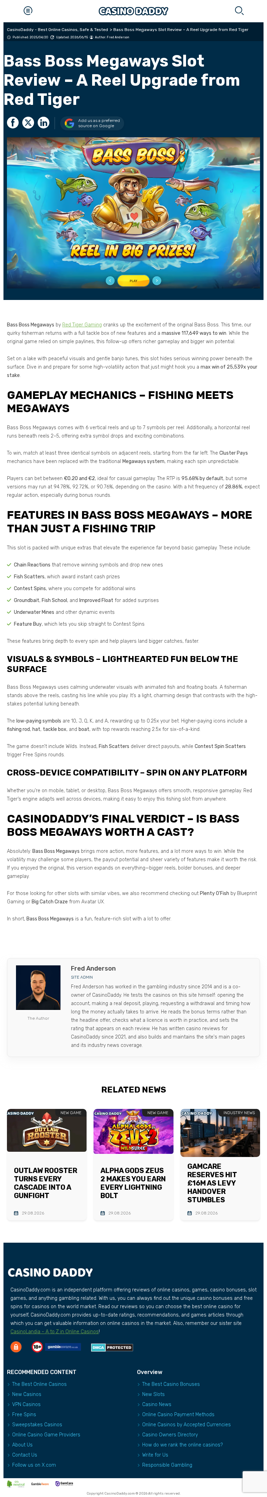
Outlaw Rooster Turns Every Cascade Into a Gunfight (45, 1183)
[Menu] (28, 11)
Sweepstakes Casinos (37, 1425)
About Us (22, 1445)
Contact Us (24, 1455)
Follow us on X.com (34, 1465)
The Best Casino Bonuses (171, 1384)
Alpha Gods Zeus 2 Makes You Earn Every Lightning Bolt (133, 1183)
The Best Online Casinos (39, 1384)
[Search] (239, 11)
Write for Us (155, 1455)
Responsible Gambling (167, 1465)
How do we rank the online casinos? (182, 1445)
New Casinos (26, 1394)
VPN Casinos (26, 1404)
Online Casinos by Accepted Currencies (186, 1425)
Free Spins (24, 1415)
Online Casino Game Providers (46, 1435)
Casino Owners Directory (170, 1435)
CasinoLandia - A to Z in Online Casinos (54, 1332)
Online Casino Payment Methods (178, 1415)
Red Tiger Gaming (82, 325)
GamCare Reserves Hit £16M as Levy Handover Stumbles (212, 1183)
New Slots (153, 1394)
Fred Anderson (118, 37)
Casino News (156, 1404)
